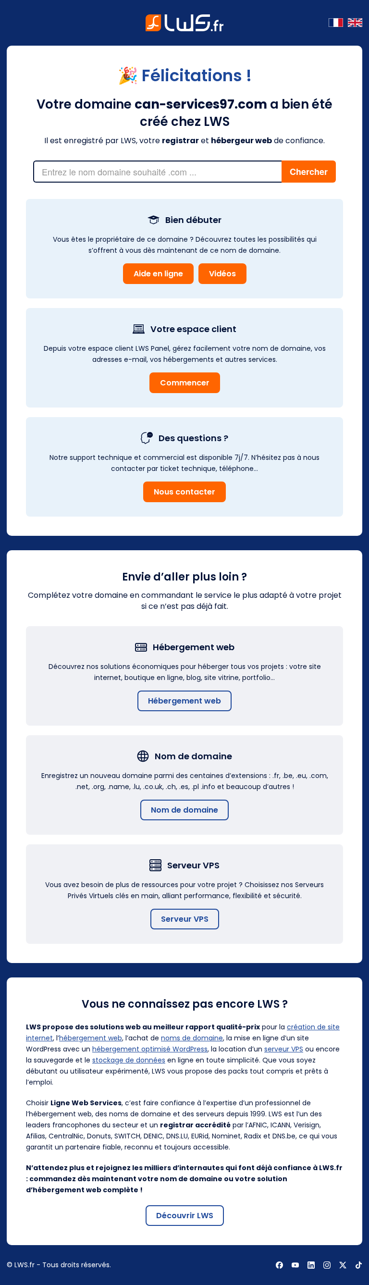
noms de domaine (192, 1038)
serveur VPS (283, 1049)
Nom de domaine (184, 809)
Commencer (184, 382)
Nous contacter (184, 491)
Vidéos (222, 273)
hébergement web (90, 1038)
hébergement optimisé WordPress (150, 1049)
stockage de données (128, 1060)
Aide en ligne (158, 273)
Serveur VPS (185, 919)
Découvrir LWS (184, 1215)
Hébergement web (184, 700)
